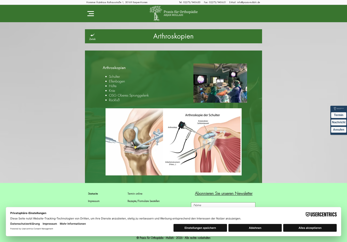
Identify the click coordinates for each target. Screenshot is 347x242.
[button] (90, 13)
